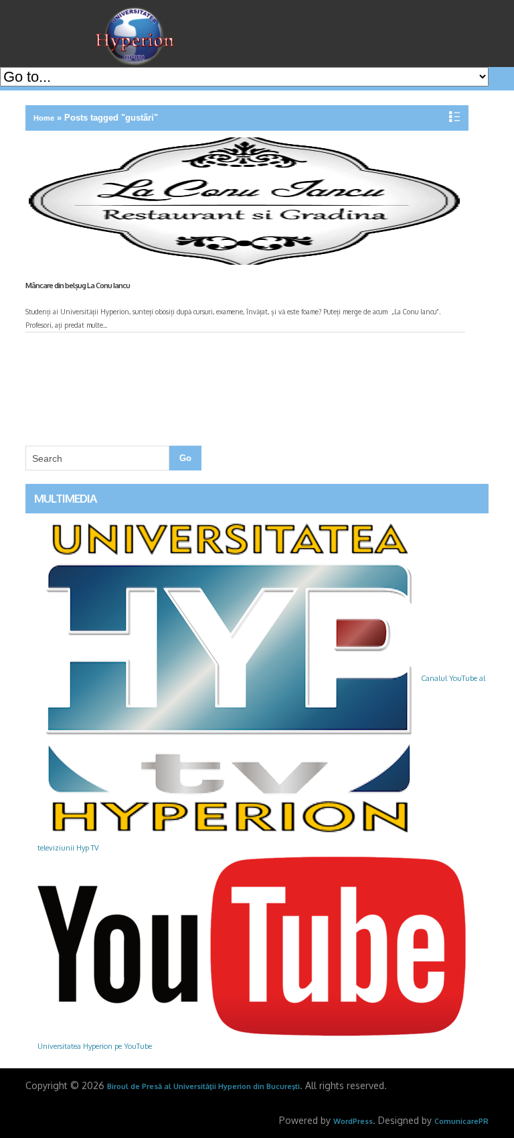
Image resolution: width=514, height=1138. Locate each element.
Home (43, 118)
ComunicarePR (461, 1121)
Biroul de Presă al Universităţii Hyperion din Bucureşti (203, 1086)
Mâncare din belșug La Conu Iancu (77, 285)
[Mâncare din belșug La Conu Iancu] (242, 203)
